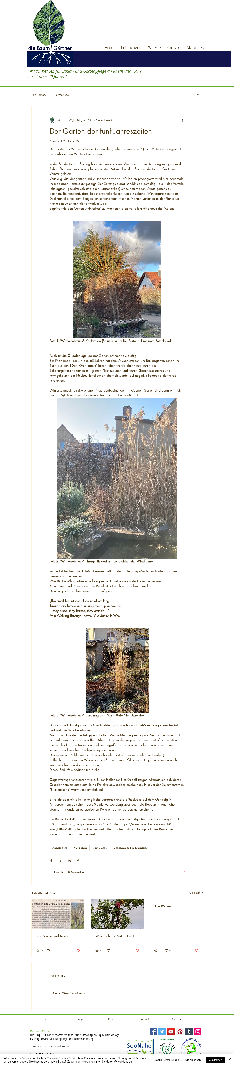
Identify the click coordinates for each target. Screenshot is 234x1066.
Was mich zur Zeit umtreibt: (115, 936)
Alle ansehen (196, 892)
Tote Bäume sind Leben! (52, 936)
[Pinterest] (180, 1031)
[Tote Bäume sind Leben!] (58, 914)
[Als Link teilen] (78, 860)
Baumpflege (61, 95)
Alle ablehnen (193, 1060)
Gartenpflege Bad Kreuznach (131, 848)
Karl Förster (80, 848)
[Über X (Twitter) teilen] (60, 860)
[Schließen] (229, 1059)
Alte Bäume (162, 906)
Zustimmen (215, 1060)
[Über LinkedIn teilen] (69, 860)
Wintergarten (59, 848)
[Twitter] (162, 1031)
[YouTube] (171, 1031)
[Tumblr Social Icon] (189, 1031)
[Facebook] (153, 1031)
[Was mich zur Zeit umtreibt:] (117, 914)
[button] (198, 95)
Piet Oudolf (100, 848)
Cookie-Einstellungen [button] (166, 1060)
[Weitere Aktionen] (182, 120)
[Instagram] (197, 1031)
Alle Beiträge (39, 95)
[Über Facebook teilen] (51, 860)
